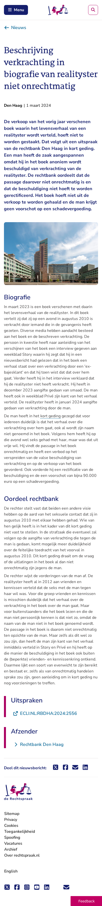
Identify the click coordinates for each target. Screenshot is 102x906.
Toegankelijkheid (19, 831)
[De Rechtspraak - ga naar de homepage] (18, 792)
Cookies (11, 825)
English (11, 871)
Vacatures (13, 843)
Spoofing (12, 837)
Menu (19, 10)
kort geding (50, 416)
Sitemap (11, 813)
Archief (10, 849)
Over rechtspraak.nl (22, 855)
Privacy (10, 819)
